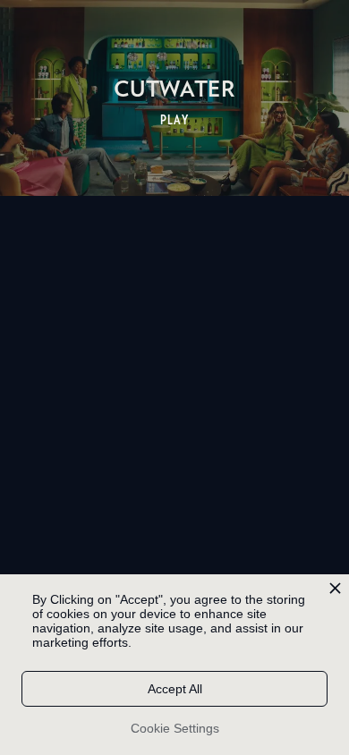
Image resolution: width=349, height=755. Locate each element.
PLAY (175, 120)
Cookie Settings (175, 728)
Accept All (175, 689)
